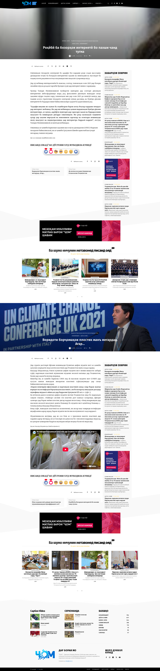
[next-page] (81, 297)
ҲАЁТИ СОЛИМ (108, 77)
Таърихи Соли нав (80, 615)
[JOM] (70, 56)
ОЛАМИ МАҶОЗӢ (109, 94)
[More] (99, 161)
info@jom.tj (68, 661)
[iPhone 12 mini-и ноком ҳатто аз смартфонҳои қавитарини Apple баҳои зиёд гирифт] (35, 617)
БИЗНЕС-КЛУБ (66, 41)
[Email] (59, 66)
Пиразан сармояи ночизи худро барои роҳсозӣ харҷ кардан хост (117, 208)
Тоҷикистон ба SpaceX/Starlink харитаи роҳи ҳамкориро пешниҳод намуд (95, 282)
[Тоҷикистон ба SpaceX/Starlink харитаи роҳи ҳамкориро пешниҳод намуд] (94, 268)
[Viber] (71, 66)
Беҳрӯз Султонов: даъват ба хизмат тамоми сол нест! (84, 624)
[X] (119, 3)
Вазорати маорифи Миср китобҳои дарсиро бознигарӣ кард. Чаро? (115, 81)
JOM (74, 55)
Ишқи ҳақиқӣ (45, 623)
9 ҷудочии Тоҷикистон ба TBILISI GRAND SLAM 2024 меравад (49, 633)
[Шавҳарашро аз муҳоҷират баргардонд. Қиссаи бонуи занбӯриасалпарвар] (35, 268)
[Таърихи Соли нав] (69, 617)
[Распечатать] (63, 66)
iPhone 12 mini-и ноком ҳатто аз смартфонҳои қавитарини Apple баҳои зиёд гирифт (50, 616)
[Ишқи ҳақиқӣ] (35, 625)
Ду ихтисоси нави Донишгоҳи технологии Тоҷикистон (80, 172)
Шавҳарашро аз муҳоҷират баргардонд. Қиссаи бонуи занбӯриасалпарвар (115, 146)
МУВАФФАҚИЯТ (83, 43)
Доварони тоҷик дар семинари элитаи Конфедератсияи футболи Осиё (124, 282)
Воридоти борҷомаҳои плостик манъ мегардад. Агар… (46, 172)
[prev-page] (77, 297)
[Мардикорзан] (69, 634)
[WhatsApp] (55, 66)
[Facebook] (111, 3)
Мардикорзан (79, 632)
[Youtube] (121, 3)
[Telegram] (117, 3)
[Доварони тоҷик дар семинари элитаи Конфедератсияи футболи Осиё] (124, 268)
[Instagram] (114, 3)
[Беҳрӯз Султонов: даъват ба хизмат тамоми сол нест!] (69, 625)
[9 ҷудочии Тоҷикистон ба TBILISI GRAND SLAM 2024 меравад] (35, 634)
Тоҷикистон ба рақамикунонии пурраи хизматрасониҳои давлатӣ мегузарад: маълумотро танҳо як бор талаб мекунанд (65, 282)
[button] (108, 3)
